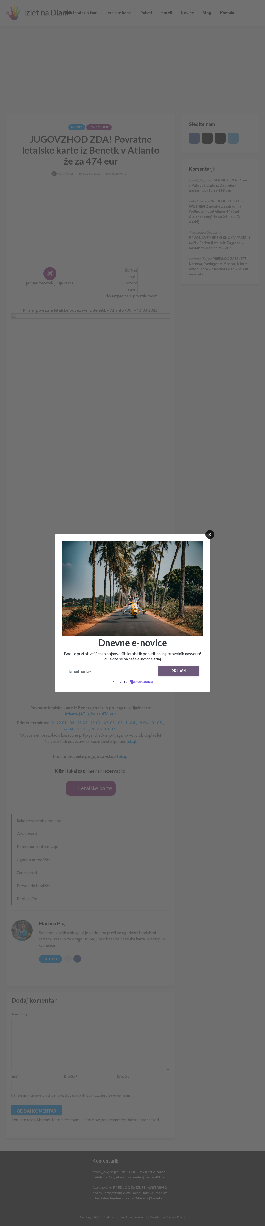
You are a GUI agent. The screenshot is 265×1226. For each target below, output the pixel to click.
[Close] (209, 534)
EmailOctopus (143, 682)
